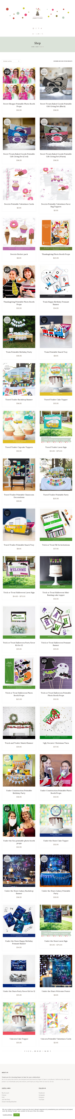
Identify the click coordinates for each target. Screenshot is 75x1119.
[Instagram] (33, 28)
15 (47, 1051)
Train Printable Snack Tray (56, 352)
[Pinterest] (39, 28)
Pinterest (41, 1097)
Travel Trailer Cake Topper (56, 399)
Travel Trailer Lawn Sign (56, 447)
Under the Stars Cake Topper (56, 841)
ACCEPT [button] (17, 1115)
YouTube (41, 1100)
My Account (5, 1093)
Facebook (42, 1093)
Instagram (42, 1095)
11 (37, 1051)
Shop (37, 46)
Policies (4, 1095)
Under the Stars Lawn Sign (56, 941)
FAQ (3, 1097)
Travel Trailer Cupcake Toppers (19, 447)
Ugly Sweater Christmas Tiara (56, 743)
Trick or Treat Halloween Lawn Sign (19, 592)
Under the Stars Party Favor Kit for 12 (19, 991)
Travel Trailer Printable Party (56, 495)
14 (45, 1051)
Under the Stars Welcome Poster (56, 991)
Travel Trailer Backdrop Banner (19, 399)
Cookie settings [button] (7, 1115)
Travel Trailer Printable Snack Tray (19, 545)
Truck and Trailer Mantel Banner (19, 743)
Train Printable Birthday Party (19, 352)
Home (32, 46)
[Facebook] (36, 28)
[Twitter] (41, 28)
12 (40, 1051)
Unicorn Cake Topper (19, 1039)
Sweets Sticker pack (19, 254)
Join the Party (6, 1100)
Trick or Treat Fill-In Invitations (56, 545)
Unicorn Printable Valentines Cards (56, 1039)
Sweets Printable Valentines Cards (19, 204)
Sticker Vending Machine (9, 1102)
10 (35, 1051)
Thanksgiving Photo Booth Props (56, 254)
